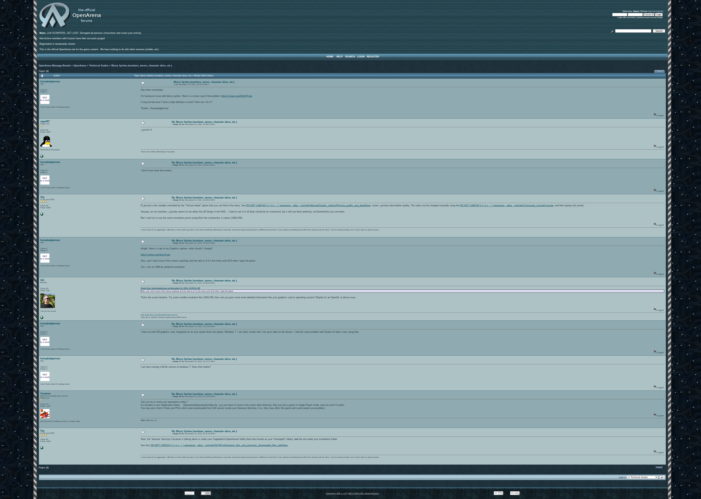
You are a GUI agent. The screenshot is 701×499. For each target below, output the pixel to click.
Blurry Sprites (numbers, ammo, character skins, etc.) (141, 65)
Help (339, 56)
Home (330, 56)
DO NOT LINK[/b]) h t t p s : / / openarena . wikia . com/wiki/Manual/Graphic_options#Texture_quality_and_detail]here (308, 205)
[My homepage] (41, 157)
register (659, 11)
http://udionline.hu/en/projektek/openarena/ (159, 315)
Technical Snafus (98, 65)
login (650, 11)
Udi (42, 280)
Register (373, 56)
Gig (42, 197)
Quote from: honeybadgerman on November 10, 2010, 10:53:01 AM (170, 288)
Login (361, 56)
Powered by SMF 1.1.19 (336, 493)
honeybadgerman (50, 81)
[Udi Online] (41, 318)
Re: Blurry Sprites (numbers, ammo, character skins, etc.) (204, 122)
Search (350, 56)
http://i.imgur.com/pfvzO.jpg (155, 254)
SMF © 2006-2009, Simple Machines (363, 493)
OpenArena (80, 65)
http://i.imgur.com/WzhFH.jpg (236, 96)
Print (659, 72)
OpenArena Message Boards (55, 65)
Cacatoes (45, 393)
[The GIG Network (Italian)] (41, 215)
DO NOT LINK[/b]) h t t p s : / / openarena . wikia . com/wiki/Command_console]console (506, 205)
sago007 (45, 121)
